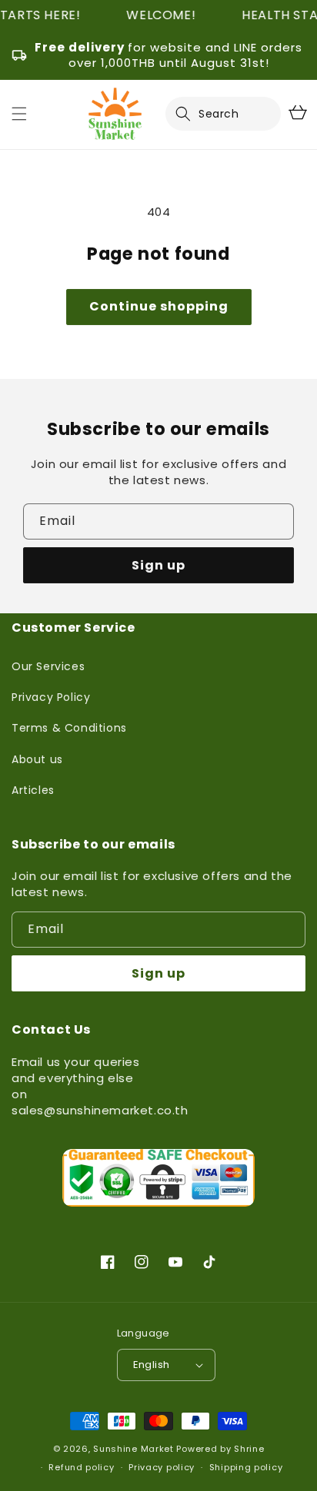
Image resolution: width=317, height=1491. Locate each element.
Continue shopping (159, 306)
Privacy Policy (51, 697)
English (151, 1364)
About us (37, 759)
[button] (192, 114)
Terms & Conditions (69, 728)
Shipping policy (246, 1467)
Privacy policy (161, 1467)
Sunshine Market (133, 1449)
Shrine (249, 1449)
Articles (33, 790)
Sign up (158, 565)
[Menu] (19, 114)
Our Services (48, 666)
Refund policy (81, 1467)
